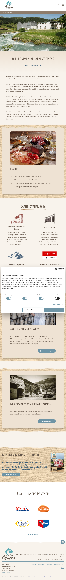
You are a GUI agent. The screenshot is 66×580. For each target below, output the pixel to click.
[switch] (24, 298)
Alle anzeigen (33, 534)
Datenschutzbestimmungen (35, 576)
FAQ (63, 564)
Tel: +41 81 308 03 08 (43, 559)
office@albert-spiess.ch (57, 559)
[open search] (58, 5)
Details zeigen (56, 304)
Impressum (57, 564)
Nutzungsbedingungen (49, 576)
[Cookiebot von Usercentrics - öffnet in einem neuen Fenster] (56, 269)
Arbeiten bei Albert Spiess (37, 564)
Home (3, 12)
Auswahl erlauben (32, 309)
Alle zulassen (54, 309)
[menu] (63, 5)
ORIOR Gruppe (6, 572)
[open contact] (63, 542)
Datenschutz (49, 564)
